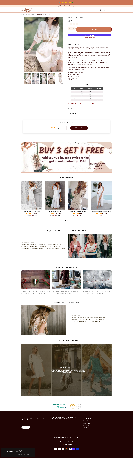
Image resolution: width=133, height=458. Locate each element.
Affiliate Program (87, 429)
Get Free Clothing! (87, 420)
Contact (72, 447)
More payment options (90, 37)
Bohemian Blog (86, 423)
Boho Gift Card (86, 425)
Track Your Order (86, 427)
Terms (55, 447)
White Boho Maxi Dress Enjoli (54, 211)
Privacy (59, 447)
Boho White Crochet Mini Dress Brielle (78, 211)
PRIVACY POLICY (22, 454)
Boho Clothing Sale (87, 418)
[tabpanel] (31, 200)
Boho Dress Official (27, 10)
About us (77, 447)
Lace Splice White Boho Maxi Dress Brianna (101, 211)
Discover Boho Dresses (88, 421)
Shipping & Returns (65, 447)
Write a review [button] (79, 128)
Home (22, 14)
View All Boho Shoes (73, 104)
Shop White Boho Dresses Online (30, 14)
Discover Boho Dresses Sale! (87, 104)
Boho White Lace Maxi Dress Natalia (32, 211)
